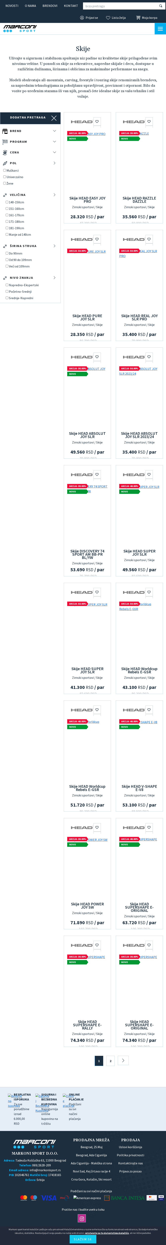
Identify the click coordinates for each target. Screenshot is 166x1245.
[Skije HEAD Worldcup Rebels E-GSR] (139, 632)
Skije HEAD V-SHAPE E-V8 (139, 788)
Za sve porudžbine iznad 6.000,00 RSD (22, 1109)
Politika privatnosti (130, 1155)
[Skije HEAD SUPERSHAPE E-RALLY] (87, 985)
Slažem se (83, 1239)
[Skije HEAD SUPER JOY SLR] (139, 514)
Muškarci (12, 170)
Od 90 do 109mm (20, 260)
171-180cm (16, 222)
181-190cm (16, 228)
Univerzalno (14, 177)
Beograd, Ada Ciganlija (91, 1155)
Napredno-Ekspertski (24, 285)
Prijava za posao (130, 1171)
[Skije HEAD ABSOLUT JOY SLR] (87, 396)
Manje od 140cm (20, 234)
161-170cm (16, 215)
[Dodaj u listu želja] (97, 121)
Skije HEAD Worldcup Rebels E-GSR (139, 670)
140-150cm (16, 202)
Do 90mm (15, 253)
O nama (30, 6)
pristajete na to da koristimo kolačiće (107, 1232)
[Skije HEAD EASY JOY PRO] (87, 161)
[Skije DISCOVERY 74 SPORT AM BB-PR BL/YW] (87, 514)
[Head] (82, 121)
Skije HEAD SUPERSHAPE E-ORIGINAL (139, 907)
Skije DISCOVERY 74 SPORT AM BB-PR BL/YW (87, 554)
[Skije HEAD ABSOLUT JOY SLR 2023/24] (139, 396)
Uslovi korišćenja (130, 1147)
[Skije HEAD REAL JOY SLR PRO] (139, 279)
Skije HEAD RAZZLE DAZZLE (139, 199)
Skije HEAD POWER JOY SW (87, 905)
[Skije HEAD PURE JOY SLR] (87, 279)
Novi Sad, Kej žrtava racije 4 (91, 1171)
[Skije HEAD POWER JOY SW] (87, 867)
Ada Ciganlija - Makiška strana (91, 1163)
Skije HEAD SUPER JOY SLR (139, 552)
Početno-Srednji (20, 291)
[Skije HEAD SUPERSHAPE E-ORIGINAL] (139, 867)
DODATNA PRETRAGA (28, 117)
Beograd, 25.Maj (91, 1147)
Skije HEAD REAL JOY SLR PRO (139, 317)
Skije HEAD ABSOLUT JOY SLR (87, 435)
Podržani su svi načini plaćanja (76, 1106)
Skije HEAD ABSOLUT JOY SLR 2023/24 (139, 435)
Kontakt (71, 6)
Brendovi (50, 6)
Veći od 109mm (19, 266)
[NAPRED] (123, 1060)
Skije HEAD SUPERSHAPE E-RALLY (87, 1025)
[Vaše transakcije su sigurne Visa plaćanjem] (161, 1198)
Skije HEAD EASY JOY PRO (87, 199)
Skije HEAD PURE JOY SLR (87, 317)
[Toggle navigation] (160, 28)
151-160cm (16, 209)
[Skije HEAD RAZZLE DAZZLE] (139, 161)
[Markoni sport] (23, 28)
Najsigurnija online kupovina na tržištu (49, 1109)
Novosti (11, 6)
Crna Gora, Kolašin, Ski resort (91, 1179)
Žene (9, 183)
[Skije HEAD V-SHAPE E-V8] (139, 749)
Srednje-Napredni (21, 298)
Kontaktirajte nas (130, 1163)
